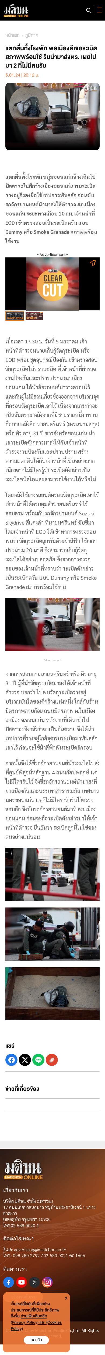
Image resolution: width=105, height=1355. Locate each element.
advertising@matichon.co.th (40, 1249)
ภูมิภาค (31, 35)
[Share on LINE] (38, 1060)
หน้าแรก (12, 35)
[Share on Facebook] (11, 1060)
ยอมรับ (36, 1340)
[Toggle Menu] (98, 10)
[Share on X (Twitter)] (25, 1060)
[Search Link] (88, 10)
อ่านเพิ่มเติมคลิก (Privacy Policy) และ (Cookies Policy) (36, 1322)
